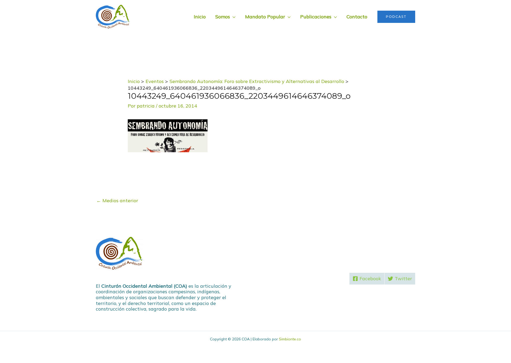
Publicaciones (315, 17)
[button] (396, 17)
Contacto (357, 17)
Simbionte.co (290, 339)
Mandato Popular (265, 17)
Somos (222, 17)
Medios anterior (117, 200)
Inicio (200, 17)
